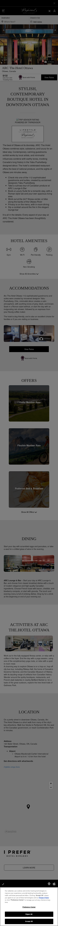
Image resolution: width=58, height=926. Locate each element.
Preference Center (29, 907)
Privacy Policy (44, 898)
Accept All (29, 921)
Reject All (28, 914)
